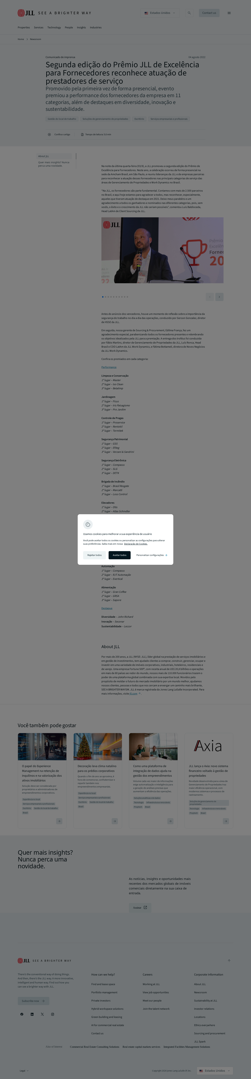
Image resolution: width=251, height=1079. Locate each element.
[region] (125, 539)
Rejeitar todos (94, 555)
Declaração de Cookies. (136, 544)
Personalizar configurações (152, 555)
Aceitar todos (119, 555)
